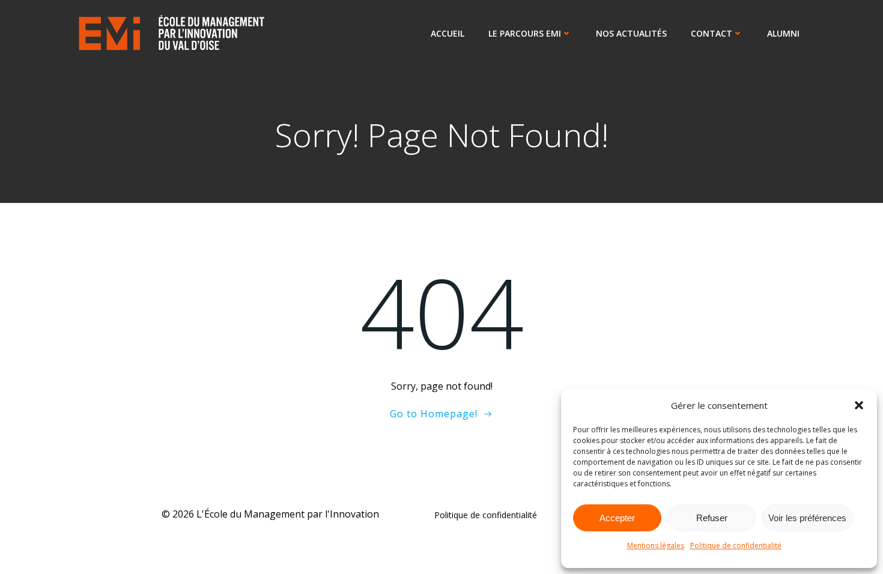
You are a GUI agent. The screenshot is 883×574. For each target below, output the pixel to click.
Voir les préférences (807, 518)
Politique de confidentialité (735, 545)
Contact (711, 33)
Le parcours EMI (524, 33)
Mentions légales (655, 545)
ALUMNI (783, 33)
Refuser (711, 518)
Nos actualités (631, 33)
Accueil (447, 33)
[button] (859, 405)
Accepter (617, 518)
